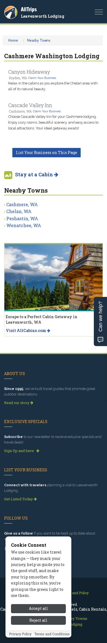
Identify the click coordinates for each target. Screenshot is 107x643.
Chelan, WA (19, 211)
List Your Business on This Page (46, 152)
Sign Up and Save (19, 450)
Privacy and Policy (74, 593)
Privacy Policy (20, 634)
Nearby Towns (38, 40)
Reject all (38, 620)
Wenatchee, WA (23, 225)
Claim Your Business (42, 77)
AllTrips (29, 9)
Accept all (38, 608)
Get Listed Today (19, 498)
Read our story (17, 402)
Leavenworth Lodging (42, 16)
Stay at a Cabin (34, 174)
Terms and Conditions (52, 634)
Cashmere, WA (22, 204)
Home (13, 40)
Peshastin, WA (22, 218)
